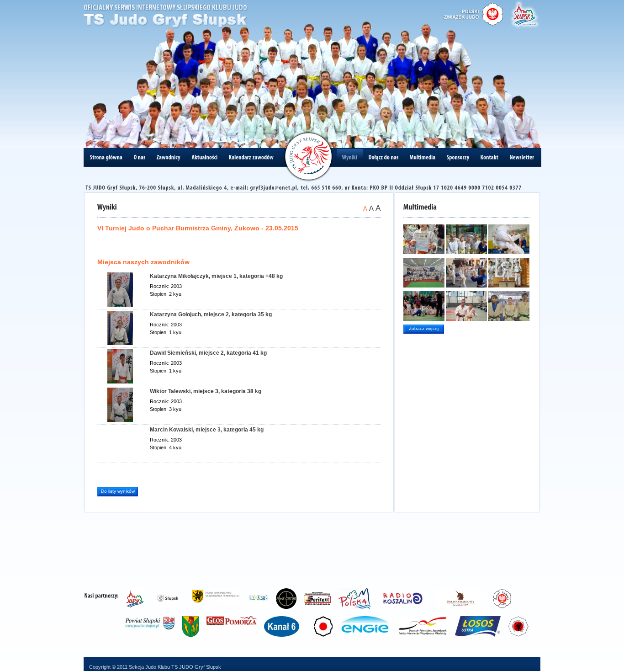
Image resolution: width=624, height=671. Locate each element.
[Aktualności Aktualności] (204, 157)
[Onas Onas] (139, 157)
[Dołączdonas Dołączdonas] (383, 157)
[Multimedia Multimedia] (422, 157)
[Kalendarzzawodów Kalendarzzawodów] (251, 157)
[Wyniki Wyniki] (350, 157)
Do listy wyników (118, 491)
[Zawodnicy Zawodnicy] (168, 157)
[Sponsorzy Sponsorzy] (458, 157)
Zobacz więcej (424, 328)
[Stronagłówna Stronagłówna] (106, 157)
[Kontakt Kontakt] (489, 157)
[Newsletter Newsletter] (522, 157)
